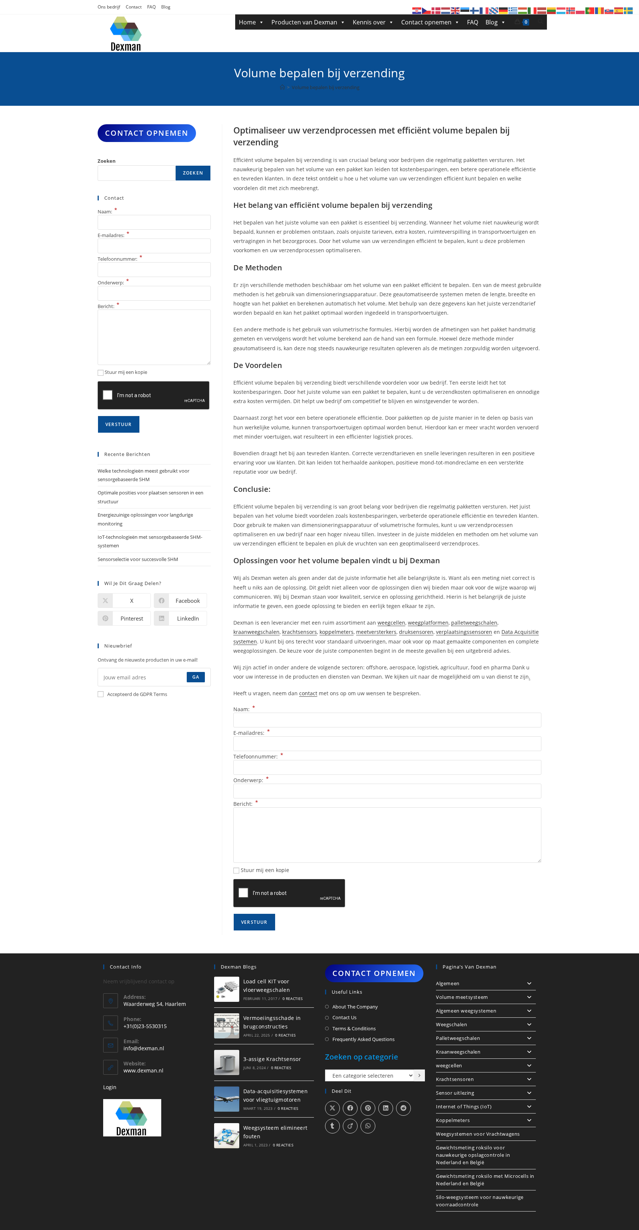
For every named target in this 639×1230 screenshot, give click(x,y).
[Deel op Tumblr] (332, 1126)
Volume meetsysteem (462, 997)
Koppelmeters (453, 1120)
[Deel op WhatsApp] (368, 1126)
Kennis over (369, 22)
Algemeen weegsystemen (466, 1010)
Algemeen (448, 983)
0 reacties (293, 998)
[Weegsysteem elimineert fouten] (226, 1135)
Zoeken (107, 161)
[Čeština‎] (427, 10)
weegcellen (391, 622)
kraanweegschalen (256, 631)
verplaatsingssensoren (464, 631)
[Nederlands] (446, 10)
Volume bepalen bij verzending (325, 87)
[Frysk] (494, 10)
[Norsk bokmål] (571, 10)
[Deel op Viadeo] (350, 1126)
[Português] (590, 10)
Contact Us (344, 1017)
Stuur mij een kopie (265, 869)
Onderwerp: (251, 780)
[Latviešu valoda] (542, 10)
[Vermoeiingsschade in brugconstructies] (226, 1025)
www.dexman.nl (143, 1070)
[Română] (600, 10)
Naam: (244, 709)
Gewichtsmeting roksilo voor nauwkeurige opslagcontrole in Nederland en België (473, 1155)
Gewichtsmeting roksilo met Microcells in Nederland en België (485, 1180)
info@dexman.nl (144, 1048)
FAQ (151, 7)
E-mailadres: (251, 732)
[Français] (484, 10)
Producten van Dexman (304, 22)
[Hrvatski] (417, 10)
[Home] (282, 87)
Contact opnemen (426, 22)
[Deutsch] (503, 10)
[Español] (619, 10)
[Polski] (580, 10)
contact (308, 693)
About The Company (355, 1006)
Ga (195, 677)
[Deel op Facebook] (350, 1108)
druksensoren (416, 631)
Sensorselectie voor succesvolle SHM (138, 559)
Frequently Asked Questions (363, 1039)
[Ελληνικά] (513, 10)
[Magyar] (523, 10)
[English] (455, 10)
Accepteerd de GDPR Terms (137, 694)
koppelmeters (337, 631)
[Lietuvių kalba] (552, 10)
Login (109, 1087)
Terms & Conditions (354, 1028)
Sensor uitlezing (455, 1092)
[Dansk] (436, 10)
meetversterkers (376, 631)
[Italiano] (532, 10)
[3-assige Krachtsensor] (226, 1062)
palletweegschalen (474, 622)
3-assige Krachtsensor (272, 1058)
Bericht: (245, 803)
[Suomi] (475, 10)
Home (247, 22)
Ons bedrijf (109, 7)
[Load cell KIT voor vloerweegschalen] (226, 989)
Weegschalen (451, 1024)
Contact (134, 7)
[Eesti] (465, 10)
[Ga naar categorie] (419, 1075)
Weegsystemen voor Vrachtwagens (478, 1134)
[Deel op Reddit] (403, 1108)
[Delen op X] (332, 1108)
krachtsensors (299, 631)
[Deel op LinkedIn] (385, 1108)
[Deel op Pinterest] (368, 1108)
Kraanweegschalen (458, 1051)
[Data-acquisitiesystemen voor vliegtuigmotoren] (226, 1099)
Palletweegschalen (458, 1038)
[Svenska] (628, 10)
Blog (165, 7)
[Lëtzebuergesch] (561, 10)
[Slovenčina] (609, 10)
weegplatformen (428, 622)
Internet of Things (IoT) (463, 1106)
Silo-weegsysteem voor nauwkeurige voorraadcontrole (480, 1201)
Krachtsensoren (455, 1079)
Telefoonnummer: (258, 756)
